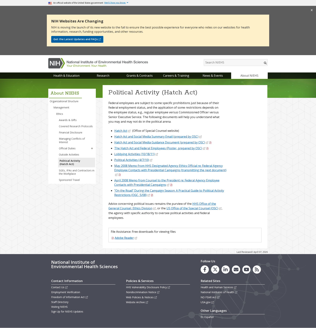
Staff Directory (59, 302)
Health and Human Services (217, 287)
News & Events (213, 76)
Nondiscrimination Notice (141, 292)
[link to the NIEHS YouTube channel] (246, 269)
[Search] (265, 63)
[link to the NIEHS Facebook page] (205, 269)
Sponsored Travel (69, 180)
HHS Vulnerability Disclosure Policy (146, 287)
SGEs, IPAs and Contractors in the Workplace (76, 172)
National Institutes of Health (217, 292)
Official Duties (67, 148)
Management (61, 107)
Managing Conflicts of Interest (72, 140)
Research (103, 76)
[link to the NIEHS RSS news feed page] (257, 269)
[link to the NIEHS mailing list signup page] (236, 269)
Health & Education (66, 76)
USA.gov (205, 302)
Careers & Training (176, 76)
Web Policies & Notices (140, 297)
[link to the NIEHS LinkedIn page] (225, 269)
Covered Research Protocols (76, 126)
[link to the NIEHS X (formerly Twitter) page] (215, 269)
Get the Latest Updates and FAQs (75, 39)
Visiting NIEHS (59, 306)
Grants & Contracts (140, 76)
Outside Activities (69, 154)
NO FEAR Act (208, 297)
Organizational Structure (64, 101)
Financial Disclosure (70, 132)
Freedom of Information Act (68, 297)
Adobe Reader (124, 238)
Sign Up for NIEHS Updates (67, 311)
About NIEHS (249, 76)
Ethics (59, 114)
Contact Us (57, 287)
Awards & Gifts (68, 120)
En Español (207, 317)
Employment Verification (65, 292)
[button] (92, 148)
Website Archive (135, 302)
